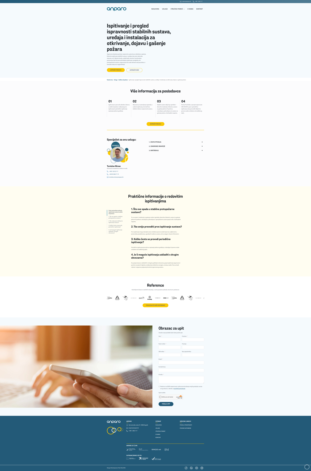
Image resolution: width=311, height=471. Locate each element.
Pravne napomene (185, 428)
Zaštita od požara (123, 80)
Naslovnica (110, 80)
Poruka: (161, 374)
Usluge (165, 9)
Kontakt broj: (162, 367)
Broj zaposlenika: (186, 351)
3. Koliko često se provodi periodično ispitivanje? (115, 226)
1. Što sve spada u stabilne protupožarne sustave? (115, 217)
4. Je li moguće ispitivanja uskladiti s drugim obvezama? (115, 231)
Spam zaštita (162, 392)
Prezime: (184, 336)
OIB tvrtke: (161, 351)
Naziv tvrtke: (162, 344)
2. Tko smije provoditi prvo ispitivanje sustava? (116, 221)
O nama (190, 9)
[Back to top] (307, 467)
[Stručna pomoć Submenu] (184, 9)
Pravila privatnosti (186, 425)
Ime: (160, 336)
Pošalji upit (166, 404)
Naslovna (155, 9)
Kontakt (199, 9)
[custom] (186, 468)
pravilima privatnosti (179, 388)
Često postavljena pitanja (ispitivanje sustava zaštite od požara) (116, 212)
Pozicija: (184, 344)
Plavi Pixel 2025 (121, 468)
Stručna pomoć (177, 9)
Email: (160, 359)
